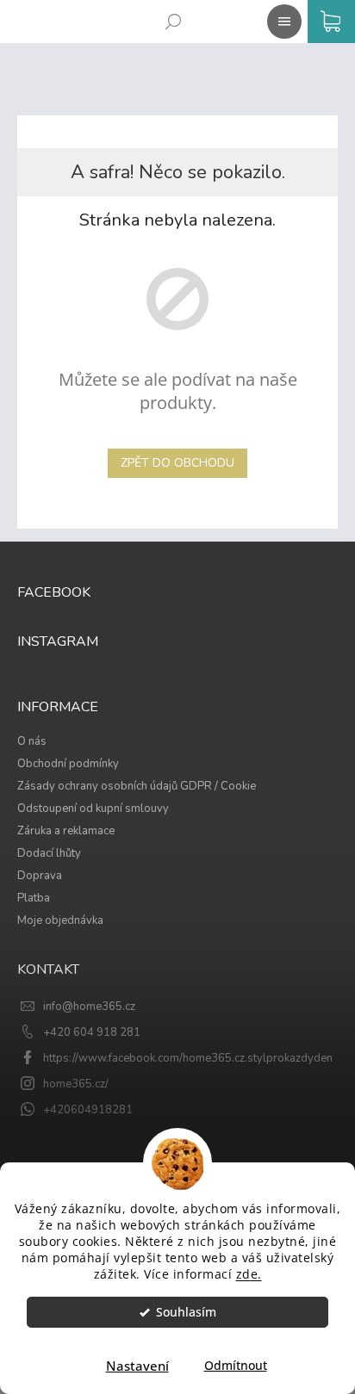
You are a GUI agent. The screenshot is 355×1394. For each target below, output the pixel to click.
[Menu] (281, 18)
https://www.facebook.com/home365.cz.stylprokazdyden (188, 1058)
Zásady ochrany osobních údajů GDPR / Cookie (136, 786)
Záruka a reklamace (66, 831)
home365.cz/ (76, 1084)
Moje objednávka (60, 920)
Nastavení (137, 1365)
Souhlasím (186, 1312)
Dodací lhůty (49, 853)
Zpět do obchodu (177, 463)
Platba (33, 898)
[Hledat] (170, 18)
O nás (32, 741)
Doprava (39, 875)
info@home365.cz (89, 1006)
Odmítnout (235, 1365)
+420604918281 (88, 1110)
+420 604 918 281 (91, 1032)
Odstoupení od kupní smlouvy (93, 808)
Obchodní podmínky (68, 763)
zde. (249, 1274)
